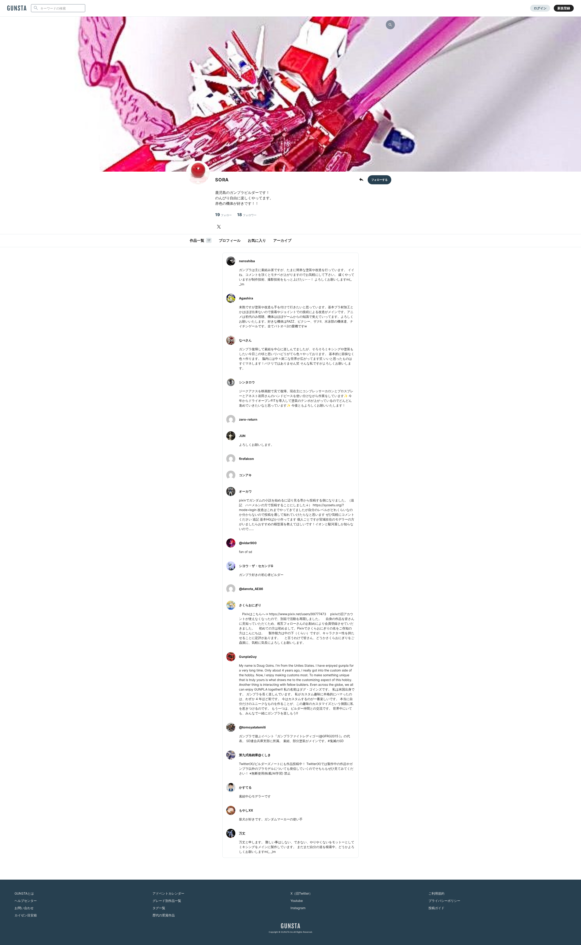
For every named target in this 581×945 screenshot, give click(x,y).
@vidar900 (248, 543)
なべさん (245, 340)
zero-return (248, 419)
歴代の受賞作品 (164, 915)
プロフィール (230, 240)
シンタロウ (247, 382)
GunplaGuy (248, 657)
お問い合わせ (24, 908)
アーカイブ (282, 240)
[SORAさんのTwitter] (219, 226)
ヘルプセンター (26, 901)
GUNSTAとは (24, 893)
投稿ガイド (436, 908)
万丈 (242, 833)
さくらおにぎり (250, 605)
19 (223, 214)
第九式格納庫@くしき (255, 755)
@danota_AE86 (251, 589)
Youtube (296, 901)
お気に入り (257, 240)
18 (246, 214)
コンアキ (245, 475)
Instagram (297, 908)
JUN (242, 436)
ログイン (540, 8)
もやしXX (246, 810)
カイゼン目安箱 (26, 915)
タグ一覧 (159, 908)
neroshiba (247, 261)
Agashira (246, 298)
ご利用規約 (436, 893)
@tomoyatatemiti (252, 727)
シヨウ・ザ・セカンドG (256, 566)
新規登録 (563, 8)
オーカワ (245, 491)
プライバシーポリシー (444, 901)
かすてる (245, 787)
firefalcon (246, 459)
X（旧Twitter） (301, 893)
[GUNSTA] (16, 8)
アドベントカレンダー (168, 893)
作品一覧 (200, 240)
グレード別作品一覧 (167, 901)
